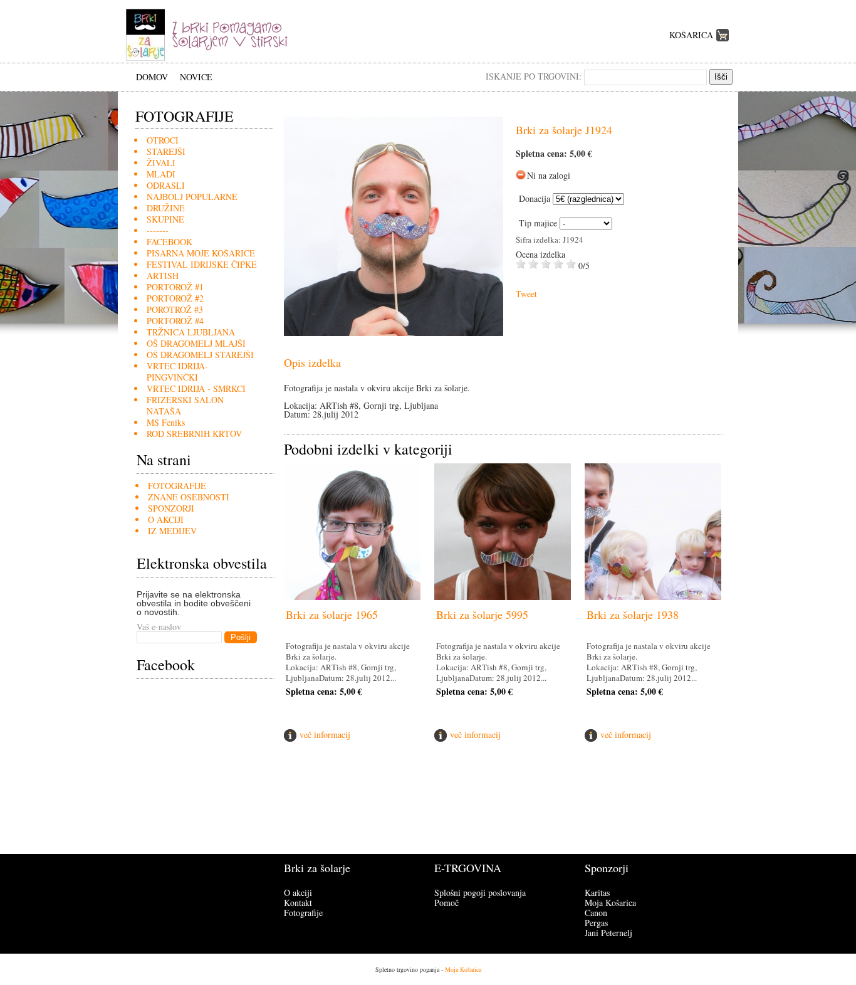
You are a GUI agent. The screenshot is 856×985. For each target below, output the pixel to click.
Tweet (526, 294)
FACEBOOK (169, 242)
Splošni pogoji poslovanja (480, 892)
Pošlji (241, 637)
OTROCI (163, 140)
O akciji (298, 892)
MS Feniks (166, 422)
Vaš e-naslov (159, 627)
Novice (196, 77)
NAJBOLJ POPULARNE (192, 197)
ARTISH (163, 276)
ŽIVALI (161, 163)
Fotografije (303, 913)
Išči (721, 77)
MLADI (161, 174)
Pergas (596, 923)
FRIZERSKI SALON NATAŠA (185, 405)
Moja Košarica (610, 903)
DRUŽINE (166, 208)
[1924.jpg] (393, 333)
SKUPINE (165, 219)
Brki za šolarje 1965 (332, 614)
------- (158, 230)
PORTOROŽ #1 (175, 287)
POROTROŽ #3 (175, 309)
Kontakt (298, 903)
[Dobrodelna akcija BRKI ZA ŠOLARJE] (211, 59)
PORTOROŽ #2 (175, 298)
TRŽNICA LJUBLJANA (191, 332)
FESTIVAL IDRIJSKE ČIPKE (202, 264)
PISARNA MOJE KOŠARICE (201, 253)
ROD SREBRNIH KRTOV (194, 434)
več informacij (325, 734)
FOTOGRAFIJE (177, 486)
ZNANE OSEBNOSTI (188, 497)
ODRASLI (166, 185)
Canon (596, 913)
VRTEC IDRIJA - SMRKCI (196, 388)
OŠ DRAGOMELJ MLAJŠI (196, 343)
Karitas (597, 892)
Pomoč (446, 903)
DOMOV (152, 77)
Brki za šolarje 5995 (482, 614)
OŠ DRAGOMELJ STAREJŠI (200, 355)
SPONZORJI (171, 508)
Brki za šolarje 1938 (633, 614)
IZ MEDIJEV (172, 531)
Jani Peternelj (608, 933)
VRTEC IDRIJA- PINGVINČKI (177, 371)
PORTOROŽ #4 (175, 321)
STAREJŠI (166, 151)
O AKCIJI (166, 519)
